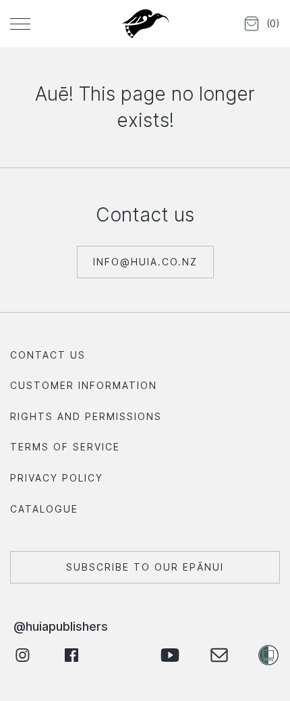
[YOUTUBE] (169, 655)
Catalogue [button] (44, 509)
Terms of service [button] (65, 446)
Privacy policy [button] (56, 478)
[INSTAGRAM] (22, 655)
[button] (259, 24)
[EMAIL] (219, 655)
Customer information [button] (83, 385)
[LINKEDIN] (120, 655)
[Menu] (20, 24)
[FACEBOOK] (71, 655)
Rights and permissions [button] (86, 416)
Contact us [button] (48, 355)
